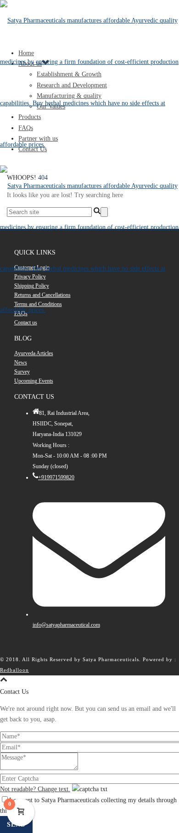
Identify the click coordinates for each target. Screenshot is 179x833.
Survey (22, 371)
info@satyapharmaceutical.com (66, 625)
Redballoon (14, 670)
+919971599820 (56, 477)
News (20, 362)
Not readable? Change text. (35, 789)
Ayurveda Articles (33, 353)
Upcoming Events (33, 381)
